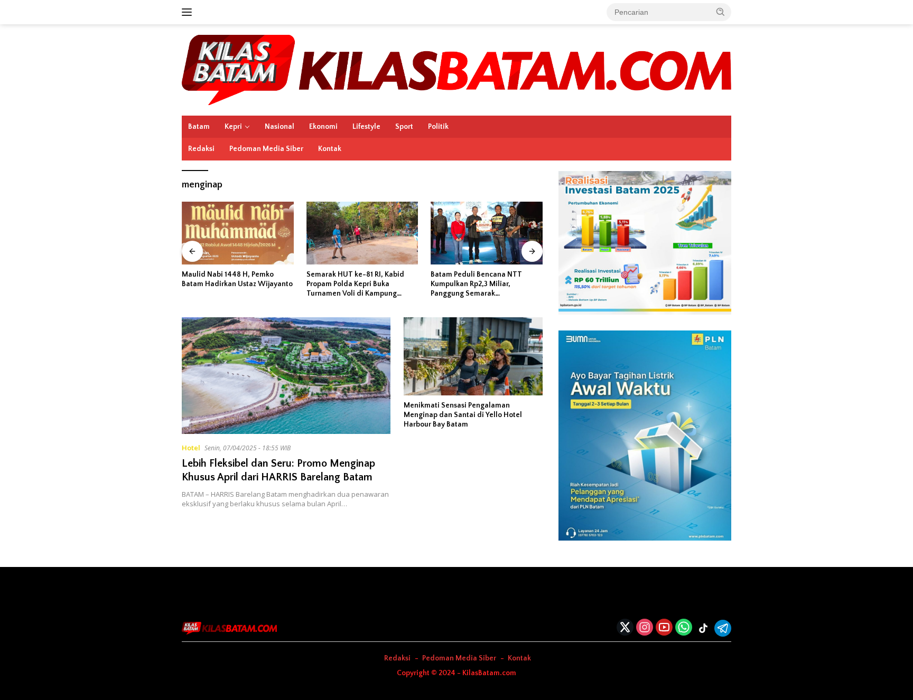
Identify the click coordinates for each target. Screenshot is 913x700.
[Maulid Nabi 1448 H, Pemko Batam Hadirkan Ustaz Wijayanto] (238, 233)
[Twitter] (625, 628)
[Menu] (189, 12)
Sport (404, 126)
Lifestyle (366, 126)
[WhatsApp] (683, 628)
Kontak (329, 149)
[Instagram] (644, 628)
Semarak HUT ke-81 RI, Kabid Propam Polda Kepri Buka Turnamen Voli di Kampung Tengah (355, 284)
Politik (438, 126)
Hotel (191, 447)
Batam (199, 126)
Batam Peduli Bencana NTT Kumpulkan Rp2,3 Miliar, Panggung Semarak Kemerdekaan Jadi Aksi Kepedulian (476, 284)
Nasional (279, 126)
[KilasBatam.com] (456, 69)
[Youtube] (664, 628)
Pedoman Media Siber (266, 149)
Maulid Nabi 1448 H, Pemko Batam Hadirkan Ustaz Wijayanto (237, 279)
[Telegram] (722, 628)
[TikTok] (703, 628)
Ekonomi (323, 126)
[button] (720, 11)
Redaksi (201, 149)
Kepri (233, 126)
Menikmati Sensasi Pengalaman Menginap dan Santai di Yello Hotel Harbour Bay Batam (463, 415)
